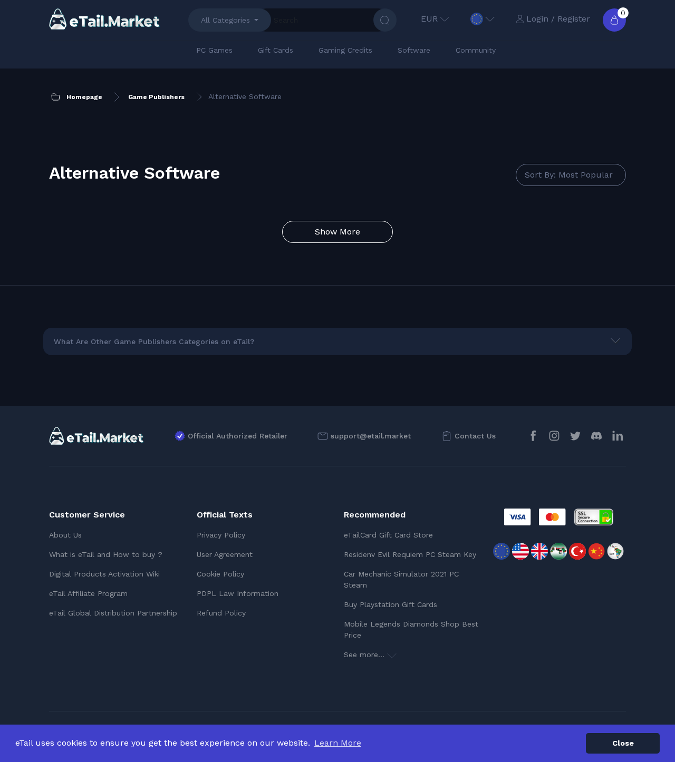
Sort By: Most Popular (569, 175)
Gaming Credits (345, 50)
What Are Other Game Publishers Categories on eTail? (154, 341)
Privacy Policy (221, 535)
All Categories (225, 20)
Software (414, 50)
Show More (337, 232)
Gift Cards (275, 50)
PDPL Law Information (237, 593)
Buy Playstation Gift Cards (390, 604)
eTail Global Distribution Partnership (113, 613)
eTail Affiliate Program (88, 593)
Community (476, 50)
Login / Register (558, 19)
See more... (365, 654)
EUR (429, 19)
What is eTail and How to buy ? (105, 554)
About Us (65, 535)
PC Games (214, 50)
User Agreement (225, 554)
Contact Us (475, 436)
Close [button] (623, 743)
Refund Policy (221, 613)
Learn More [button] (337, 743)
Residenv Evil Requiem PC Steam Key (410, 554)
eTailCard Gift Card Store (388, 535)
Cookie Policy (220, 574)
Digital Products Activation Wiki (104, 574)
